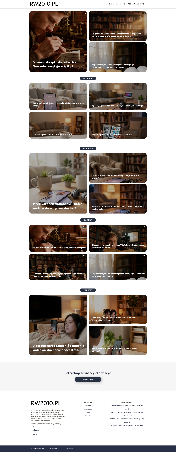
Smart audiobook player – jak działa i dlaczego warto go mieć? (58, 104)
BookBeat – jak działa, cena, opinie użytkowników (127, 425)
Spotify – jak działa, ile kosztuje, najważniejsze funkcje (117, 106)
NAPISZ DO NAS (88, 380)
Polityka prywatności (36, 448)
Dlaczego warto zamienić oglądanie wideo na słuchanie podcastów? (58, 348)
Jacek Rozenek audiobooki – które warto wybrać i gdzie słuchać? (57, 206)
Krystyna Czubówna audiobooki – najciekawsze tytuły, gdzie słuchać (117, 207)
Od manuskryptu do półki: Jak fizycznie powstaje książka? (54, 64)
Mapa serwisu (54, 448)
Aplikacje (141, 4)
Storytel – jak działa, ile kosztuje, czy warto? (53, 134)
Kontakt (34, 434)
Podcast (131, 4)
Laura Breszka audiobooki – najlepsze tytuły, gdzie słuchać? (115, 176)
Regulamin (69, 448)
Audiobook (121, 4)
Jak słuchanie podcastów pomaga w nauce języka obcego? (115, 349)
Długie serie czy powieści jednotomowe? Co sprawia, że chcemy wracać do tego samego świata (116, 35)
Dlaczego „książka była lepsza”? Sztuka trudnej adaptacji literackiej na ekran (118, 246)
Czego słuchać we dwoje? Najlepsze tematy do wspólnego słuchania (114, 318)
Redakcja (35, 430)
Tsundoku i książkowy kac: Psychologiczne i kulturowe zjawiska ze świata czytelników (57, 275)
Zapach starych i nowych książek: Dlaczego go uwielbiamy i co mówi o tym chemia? (113, 66)
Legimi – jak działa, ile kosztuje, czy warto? (112, 134)
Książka (111, 4)
